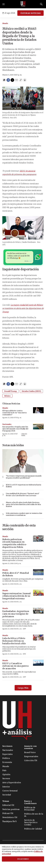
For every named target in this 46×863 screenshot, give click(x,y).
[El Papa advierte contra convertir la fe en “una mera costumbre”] (38, 410)
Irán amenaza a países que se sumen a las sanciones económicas (24, 514)
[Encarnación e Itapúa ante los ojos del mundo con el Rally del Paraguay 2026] (38, 426)
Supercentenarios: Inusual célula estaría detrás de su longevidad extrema (16, 596)
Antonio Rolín (24, 434)
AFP (24, 629)
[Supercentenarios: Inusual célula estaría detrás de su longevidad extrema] (38, 593)
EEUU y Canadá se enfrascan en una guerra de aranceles (15, 666)
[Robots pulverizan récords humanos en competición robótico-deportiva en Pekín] (38, 539)
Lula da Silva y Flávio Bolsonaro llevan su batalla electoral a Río (14, 641)
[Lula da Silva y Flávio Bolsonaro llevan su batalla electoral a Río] (38, 638)
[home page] (23, 4)
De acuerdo (23, 859)
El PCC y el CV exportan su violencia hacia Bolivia (23, 486)
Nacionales (6, 424)
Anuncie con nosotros (30, 747)
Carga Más (23, 688)
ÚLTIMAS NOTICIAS (30, 13)
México (7, 396)
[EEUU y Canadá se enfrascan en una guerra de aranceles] (38, 663)
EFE (24, 654)
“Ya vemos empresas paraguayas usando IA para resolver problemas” (24, 477)
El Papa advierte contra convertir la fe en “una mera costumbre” (14, 413)
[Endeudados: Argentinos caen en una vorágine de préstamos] (38, 611)
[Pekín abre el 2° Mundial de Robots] (38, 572)
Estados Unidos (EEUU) (31, 391)
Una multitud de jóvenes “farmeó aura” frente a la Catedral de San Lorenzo (22, 495)
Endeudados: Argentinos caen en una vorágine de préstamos (15, 614)
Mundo (5, 23)
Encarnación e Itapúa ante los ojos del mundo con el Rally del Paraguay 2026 (15, 429)
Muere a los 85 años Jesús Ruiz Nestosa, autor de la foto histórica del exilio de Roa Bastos (23, 504)
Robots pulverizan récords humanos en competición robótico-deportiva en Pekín (14, 543)
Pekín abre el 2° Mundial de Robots (15, 574)
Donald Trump (10, 391)
